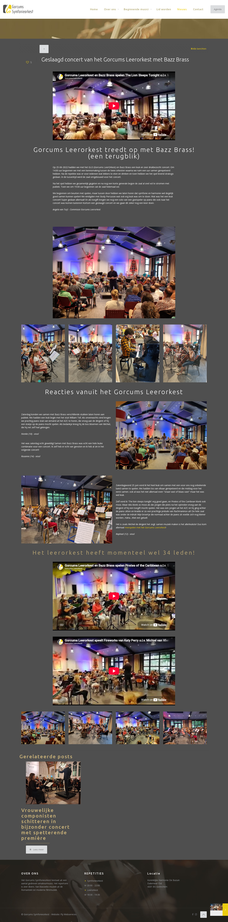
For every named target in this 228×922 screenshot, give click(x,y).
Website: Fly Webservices (63, 914)
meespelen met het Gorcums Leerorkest (145, 527)
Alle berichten (199, 48)
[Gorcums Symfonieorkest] (18, 9)
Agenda (217, 9)
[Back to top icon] (203, 914)
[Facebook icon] (193, 914)
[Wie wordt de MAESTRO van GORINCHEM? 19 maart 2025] (219, 909)
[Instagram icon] (196, 914)
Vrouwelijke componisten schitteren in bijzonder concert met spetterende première (45, 824)
